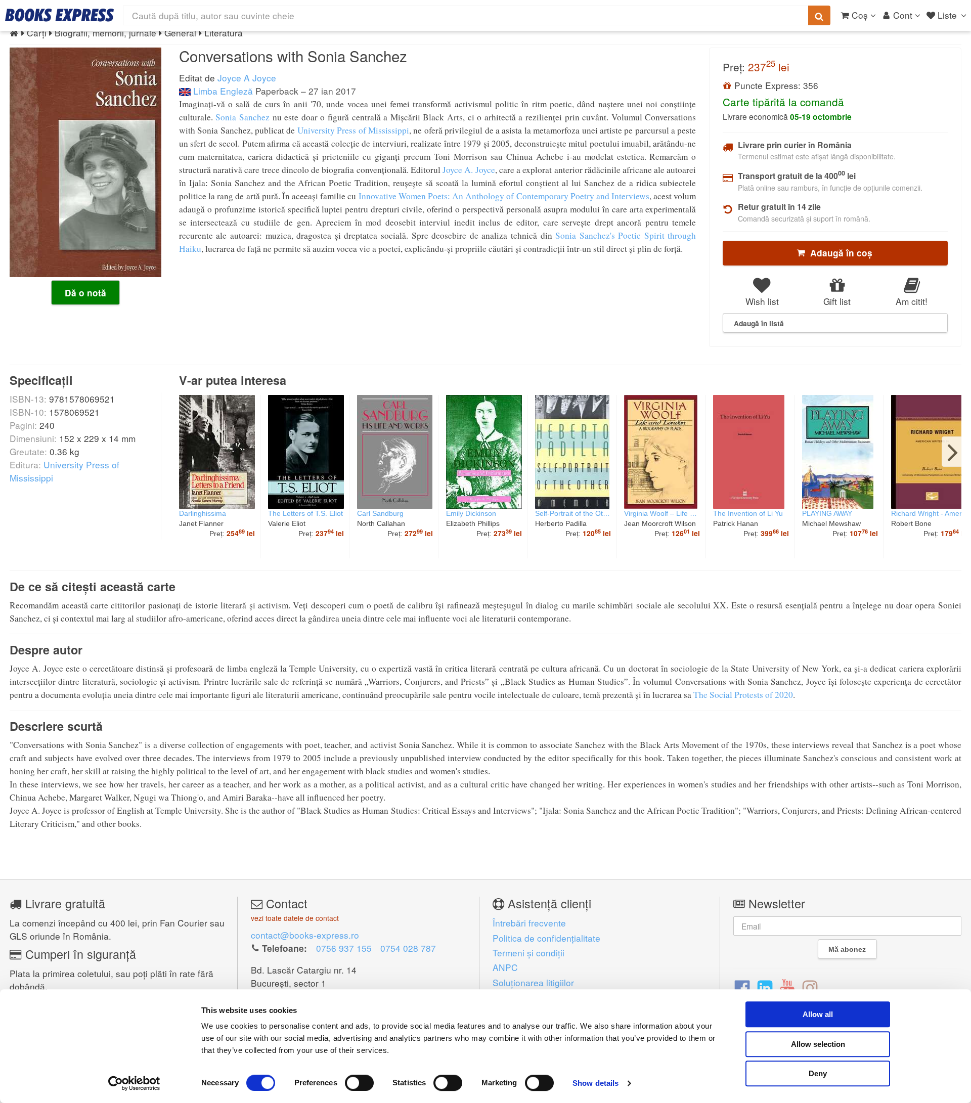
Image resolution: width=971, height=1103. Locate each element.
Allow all (818, 1014)
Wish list (762, 301)
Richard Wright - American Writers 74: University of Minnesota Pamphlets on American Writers (930, 513)
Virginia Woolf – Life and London (662, 513)
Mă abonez (847, 949)
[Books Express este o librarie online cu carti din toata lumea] (59, 15)
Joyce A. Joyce (469, 169)
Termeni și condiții (528, 952)
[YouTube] (787, 987)
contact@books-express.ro (305, 935)
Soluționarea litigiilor (533, 982)
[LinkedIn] (765, 987)
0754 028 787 (408, 948)
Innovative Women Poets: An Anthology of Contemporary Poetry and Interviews (504, 196)
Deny (818, 1073)
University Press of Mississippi (353, 130)
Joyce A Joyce (246, 77)
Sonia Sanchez (242, 117)
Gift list (837, 301)
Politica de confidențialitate (546, 938)
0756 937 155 (344, 948)
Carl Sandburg (380, 513)
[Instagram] (810, 987)
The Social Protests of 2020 (743, 694)
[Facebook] (742, 987)
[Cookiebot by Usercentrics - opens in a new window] (134, 1083)
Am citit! (912, 301)
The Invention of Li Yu (748, 513)
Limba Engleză (222, 90)
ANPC (505, 967)
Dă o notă (85, 293)
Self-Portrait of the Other (573, 513)
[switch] (359, 1083)
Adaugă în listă (759, 323)
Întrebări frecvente (529, 922)
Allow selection (818, 1044)
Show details (595, 1083)
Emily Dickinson (471, 513)
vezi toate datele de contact (295, 918)
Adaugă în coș (838, 253)
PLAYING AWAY (827, 513)
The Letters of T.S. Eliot (305, 513)
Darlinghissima (202, 513)
